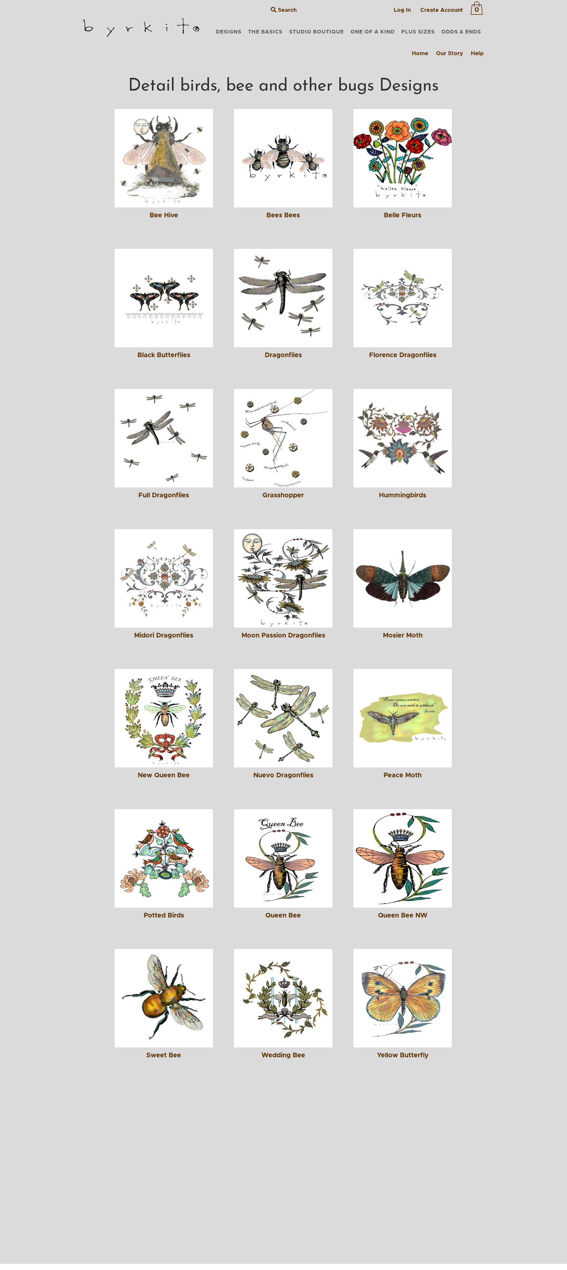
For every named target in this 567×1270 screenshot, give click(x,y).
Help (477, 53)
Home (420, 53)
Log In (402, 10)
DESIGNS (229, 31)
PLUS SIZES (418, 31)
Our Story (449, 53)
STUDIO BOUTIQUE (316, 31)
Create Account (441, 10)
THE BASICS (265, 31)
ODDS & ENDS (461, 31)
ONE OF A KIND (372, 31)
